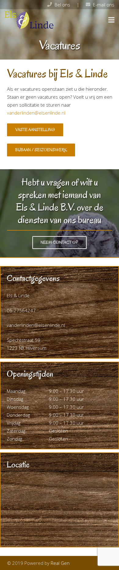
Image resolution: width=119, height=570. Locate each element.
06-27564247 (21, 310)
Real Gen (60, 563)
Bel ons (62, 5)
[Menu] (111, 19)
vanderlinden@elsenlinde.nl (36, 113)
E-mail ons (103, 5)
